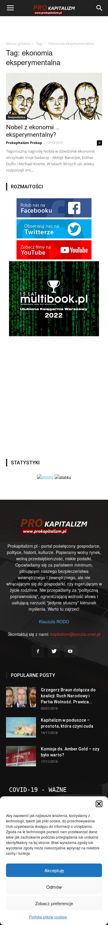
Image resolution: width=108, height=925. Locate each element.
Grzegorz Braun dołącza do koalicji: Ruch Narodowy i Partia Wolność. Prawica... (68, 695)
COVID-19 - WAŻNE (38, 789)
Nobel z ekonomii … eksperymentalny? (32, 131)
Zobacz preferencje (54, 903)
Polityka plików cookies (48, 916)
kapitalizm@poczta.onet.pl (75, 634)
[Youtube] (70, 651)
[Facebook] (38, 651)
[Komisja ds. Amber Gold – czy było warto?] (21, 756)
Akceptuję (54, 870)
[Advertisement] (54, 26)
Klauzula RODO (54, 621)
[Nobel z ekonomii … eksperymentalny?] (54, 96)
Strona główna (18, 43)
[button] (99, 804)
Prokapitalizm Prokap (24, 142)
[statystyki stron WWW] (45, 477)
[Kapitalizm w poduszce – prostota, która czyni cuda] (21, 727)
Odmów (54, 887)
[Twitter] (54, 651)
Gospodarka (16, 117)
